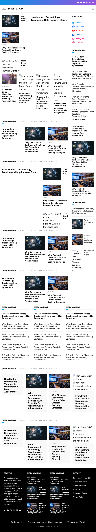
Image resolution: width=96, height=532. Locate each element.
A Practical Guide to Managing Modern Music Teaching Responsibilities (9, 95)
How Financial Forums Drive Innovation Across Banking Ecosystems (61, 108)
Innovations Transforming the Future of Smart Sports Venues (25, 98)
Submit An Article (79, 486)
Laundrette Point (13, 8)
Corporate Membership (82, 478)
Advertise (76, 489)
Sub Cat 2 (33, 121)
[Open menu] (3, 2)
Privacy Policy (78, 497)
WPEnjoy (56, 527)
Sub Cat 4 (53, 121)
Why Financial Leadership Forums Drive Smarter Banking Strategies (13, 50)
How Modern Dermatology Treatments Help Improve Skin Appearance (48, 18)
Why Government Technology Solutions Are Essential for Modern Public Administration (24, 18)
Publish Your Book (80, 482)
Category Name (9, 121)
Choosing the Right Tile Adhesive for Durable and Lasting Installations (42, 102)
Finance (5, 44)
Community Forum (80, 493)
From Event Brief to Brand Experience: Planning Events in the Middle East (24, 63)
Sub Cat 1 (23, 121)
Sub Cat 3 (43, 121)
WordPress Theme (43, 527)
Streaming (5, 86)
